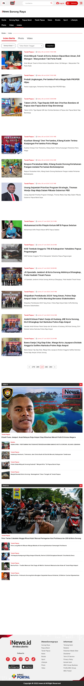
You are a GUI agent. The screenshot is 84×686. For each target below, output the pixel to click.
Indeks (19, 25)
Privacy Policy (68, 659)
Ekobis (57, 20)
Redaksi (66, 648)
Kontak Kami (68, 662)
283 (50, 367)
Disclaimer (67, 653)
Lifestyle (74, 20)
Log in (61, 3)
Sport (65, 20)
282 (46, 367)
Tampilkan (50, 46)
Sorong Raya (14, 20)
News (50, 20)
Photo (4, 25)
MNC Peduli (67, 671)
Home (4, 20)
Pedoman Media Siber (71, 651)
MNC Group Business (71, 665)
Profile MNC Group (70, 668)
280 (37, 367)
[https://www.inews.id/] (14, 11)
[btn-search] (51, 3)
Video (11, 25)
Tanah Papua (40, 20)
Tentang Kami (68, 645)
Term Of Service (69, 656)
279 (33, 367)
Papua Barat (27, 20)
